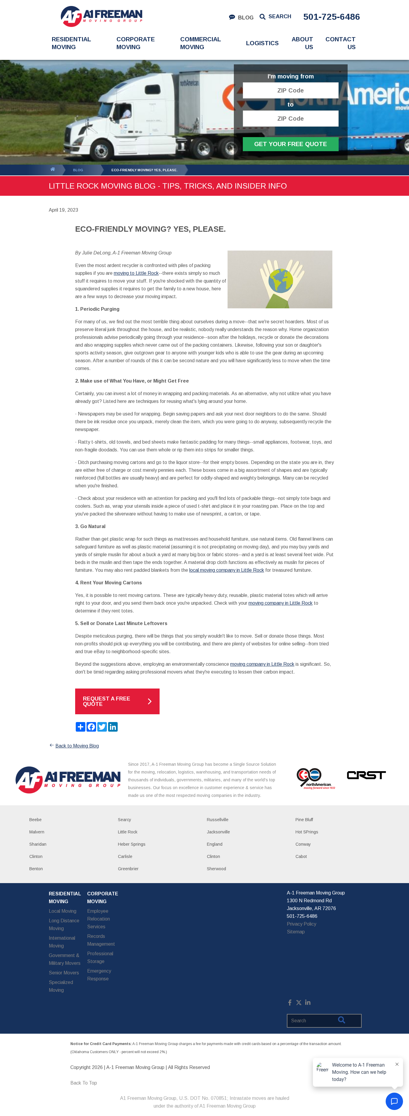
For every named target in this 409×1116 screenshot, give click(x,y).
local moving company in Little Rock (226, 570)
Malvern (36, 832)
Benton (36, 868)
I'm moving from (291, 76)
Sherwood (216, 868)
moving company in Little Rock (281, 603)
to (290, 104)
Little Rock (127, 832)
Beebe (35, 819)
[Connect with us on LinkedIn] (308, 1003)
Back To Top (83, 1082)
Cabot (301, 856)
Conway (303, 844)
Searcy (124, 819)
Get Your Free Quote (290, 144)
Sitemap (296, 931)
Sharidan (37, 844)
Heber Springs (132, 844)
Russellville (217, 819)
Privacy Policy (301, 924)
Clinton (36, 856)
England (214, 844)
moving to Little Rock (136, 273)
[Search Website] (341, 1021)
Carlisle (125, 856)
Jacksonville (218, 832)
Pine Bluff (304, 819)
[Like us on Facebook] (290, 1003)
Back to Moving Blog (77, 745)
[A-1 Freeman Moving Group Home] (101, 16)
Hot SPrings (307, 832)
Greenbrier (128, 868)
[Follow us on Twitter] (299, 1003)
